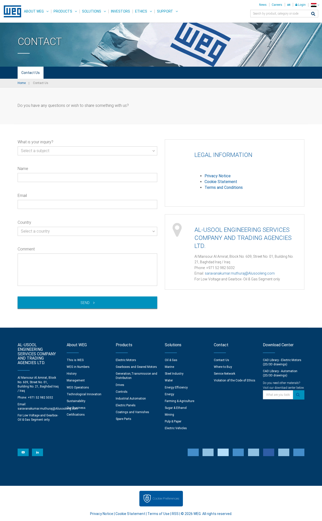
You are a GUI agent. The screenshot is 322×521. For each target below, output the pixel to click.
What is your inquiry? (35, 142)
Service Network (224, 373)
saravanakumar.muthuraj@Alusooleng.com (240, 273)
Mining (169, 414)
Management (76, 380)
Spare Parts (123, 419)
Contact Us (30, 73)
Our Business (76, 408)
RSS (175, 514)
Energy (169, 394)
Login (301, 5)
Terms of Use (158, 514)
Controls (122, 392)
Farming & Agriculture (179, 401)
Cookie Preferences (165, 498)
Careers (277, 5)
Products (63, 11)
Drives (120, 385)
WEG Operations (78, 387)
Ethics (141, 11)
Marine (169, 367)
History (71, 373)
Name (23, 168)
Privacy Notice (218, 175)
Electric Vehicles (176, 428)
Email (22, 195)
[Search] (313, 14)
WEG (10, 11)
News (263, 5)
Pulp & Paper (173, 421)
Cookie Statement (221, 181)
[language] (315, 5)
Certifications (76, 414)
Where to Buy (223, 367)
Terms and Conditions (224, 187)
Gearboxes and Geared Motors (136, 367)
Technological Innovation (84, 394)
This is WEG (75, 360)
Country (24, 222)
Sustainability (76, 401)
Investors (120, 11)
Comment (26, 249)
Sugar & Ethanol (176, 408)
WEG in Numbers (78, 367)
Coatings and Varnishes (132, 412)
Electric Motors (126, 360)
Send (85, 303)
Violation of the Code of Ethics (234, 380)
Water (169, 380)
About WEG (34, 11)
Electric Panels (126, 405)
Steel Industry (174, 373)
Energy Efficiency (176, 387)
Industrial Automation (131, 398)
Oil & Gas (171, 360)
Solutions (91, 11)
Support (165, 11)
